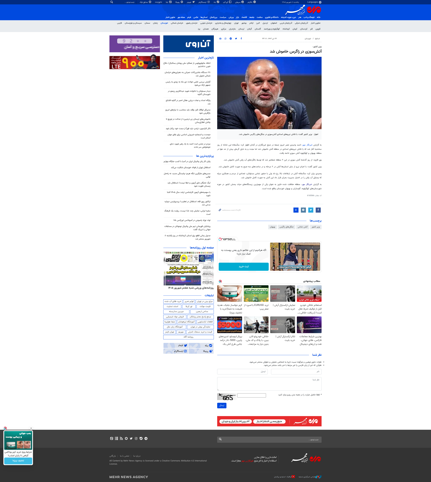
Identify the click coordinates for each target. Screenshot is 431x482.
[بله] (141, 438)
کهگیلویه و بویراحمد (272, 29)
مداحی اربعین (202, 311)
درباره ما (136, 456)
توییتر (189, 2)
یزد (199, 29)
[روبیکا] (126, 438)
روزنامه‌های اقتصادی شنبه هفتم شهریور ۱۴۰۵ (190, 288)
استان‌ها (204, 17)
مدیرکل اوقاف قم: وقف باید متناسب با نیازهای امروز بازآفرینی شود (187, 111)
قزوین (318, 29)
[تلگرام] (146, 438)
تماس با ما (124, 456)
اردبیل (265, 23)
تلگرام (250, 2)
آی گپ (225, 2)
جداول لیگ (144, 2)
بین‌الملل (213, 17)
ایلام (251, 23)
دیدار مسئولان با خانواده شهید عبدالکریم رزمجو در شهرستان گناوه (189, 93)
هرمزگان (214, 29)
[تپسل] (220, 239)
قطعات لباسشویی (205, 322)
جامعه (251, 17)
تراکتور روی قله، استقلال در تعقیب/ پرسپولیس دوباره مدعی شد (187, 203)
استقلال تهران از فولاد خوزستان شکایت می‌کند (190, 167)
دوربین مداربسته (176, 311)
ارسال (221, 405)
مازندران (232, 29)
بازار (237, 17)
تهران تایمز (169, 332)
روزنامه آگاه (188, 337)
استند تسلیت (172, 306)
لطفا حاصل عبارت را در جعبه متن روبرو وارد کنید (300, 395)
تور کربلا (189, 306)
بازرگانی (112, 456)
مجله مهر (181, 17)
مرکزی (223, 29)
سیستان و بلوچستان (133, 23)
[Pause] (273, 268)
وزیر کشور (316, 227)
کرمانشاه (286, 29)
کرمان (295, 29)
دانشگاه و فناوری (272, 17)
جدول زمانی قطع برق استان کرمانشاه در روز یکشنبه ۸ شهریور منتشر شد (187, 237)
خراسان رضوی (191, 23)
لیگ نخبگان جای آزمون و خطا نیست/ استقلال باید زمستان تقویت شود (189, 184)
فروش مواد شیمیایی (175, 316)
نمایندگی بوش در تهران (200, 327)
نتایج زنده (158, 2)
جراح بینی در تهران (205, 301)
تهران (236, 23)
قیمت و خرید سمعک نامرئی (200, 332)
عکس (195, 17)
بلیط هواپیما (169, 322)
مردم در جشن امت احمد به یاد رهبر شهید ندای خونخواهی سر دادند (190, 145)
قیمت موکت (205, 306)
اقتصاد (244, 17)
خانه (318, 17)
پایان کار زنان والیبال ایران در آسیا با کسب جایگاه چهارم (187, 161)
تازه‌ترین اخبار (206, 58)
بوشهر (244, 23)
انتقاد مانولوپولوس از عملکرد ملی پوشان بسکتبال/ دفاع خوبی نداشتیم (186, 65)
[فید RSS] (121, 438)
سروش (238, 2)
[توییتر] (131, 438)
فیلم (189, 17)
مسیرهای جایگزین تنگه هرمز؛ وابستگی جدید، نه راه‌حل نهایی (187, 175)
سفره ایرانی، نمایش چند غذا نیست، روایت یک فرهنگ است (187, 212)
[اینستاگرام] (136, 438)
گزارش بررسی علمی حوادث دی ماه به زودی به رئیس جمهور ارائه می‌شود (188, 83)
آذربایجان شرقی (301, 23)
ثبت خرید (244, 267)
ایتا (167, 2)
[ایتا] (111, 438)
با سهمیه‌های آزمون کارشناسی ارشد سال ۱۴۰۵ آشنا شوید (188, 194)
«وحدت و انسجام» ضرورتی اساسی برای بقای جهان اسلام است (189, 136)
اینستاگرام (203, 2)
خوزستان (164, 23)
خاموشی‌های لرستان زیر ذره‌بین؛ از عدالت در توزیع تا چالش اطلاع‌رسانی (188, 121)
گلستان (258, 29)
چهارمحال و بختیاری (223, 23)
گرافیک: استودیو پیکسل (283, 476)
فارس (119, 23)
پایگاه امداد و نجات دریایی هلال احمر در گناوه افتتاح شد (188, 102)
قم (311, 29)
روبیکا (177, 2)
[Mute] (278, 268)
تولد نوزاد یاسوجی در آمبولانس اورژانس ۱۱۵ (191, 220)
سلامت (260, 17)
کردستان (303, 29)
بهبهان (272, 227)
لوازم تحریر (189, 301)
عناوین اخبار (315, 23)
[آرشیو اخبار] (116, 438)
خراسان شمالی (177, 23)
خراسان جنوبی (206, 23)
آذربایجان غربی (286, 23)
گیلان (249, 29)
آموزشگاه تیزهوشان (186, 322)
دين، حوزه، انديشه (288, 17)
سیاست (223, 17)
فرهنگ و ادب (309, 17)
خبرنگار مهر (308, 145)
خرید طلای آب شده (173, 301)
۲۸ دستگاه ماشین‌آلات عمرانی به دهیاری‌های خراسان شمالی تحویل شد (187, 74)
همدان (206, 29)
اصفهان (274, 23)
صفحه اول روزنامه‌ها (202, 248)
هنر (299, 17)
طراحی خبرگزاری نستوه (307, 476)
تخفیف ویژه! (18, 461)
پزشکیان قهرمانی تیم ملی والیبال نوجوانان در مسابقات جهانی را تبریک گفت (187, 228)
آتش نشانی (302, 227)
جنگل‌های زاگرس (286, 227)
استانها (317, 38)
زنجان (155, 23)
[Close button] (31, 428)
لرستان (241, 29)
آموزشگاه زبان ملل (175, 327)
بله (215, 2)
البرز (258, 23)
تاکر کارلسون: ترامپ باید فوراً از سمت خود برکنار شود (188, 128)
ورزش (231, 17)
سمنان (147, 23)
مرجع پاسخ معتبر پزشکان (200, 316)
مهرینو (181, 332)
